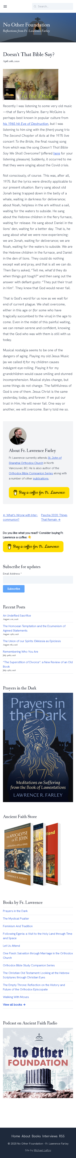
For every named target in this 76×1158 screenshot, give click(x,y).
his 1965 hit (25, 124)
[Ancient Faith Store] (38, 854)
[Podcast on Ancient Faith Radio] (38, 1063)
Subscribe (13, 589)
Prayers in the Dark (15, 911)
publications (41, 478)
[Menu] (5, 6)
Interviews (50, 1136)
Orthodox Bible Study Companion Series (29, 965)
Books (36, 1136)
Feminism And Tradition (18, 926)
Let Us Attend (11, 946)
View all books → (14, 1004)
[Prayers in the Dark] (38, 747)
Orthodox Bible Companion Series (31, 473)
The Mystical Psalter (16, 918)
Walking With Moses (16, 997)
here (56, 153)
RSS (62, 1136)
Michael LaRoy (42, 1150)
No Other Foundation (26, 25)
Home (15, 1136)
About (26, 1136)
